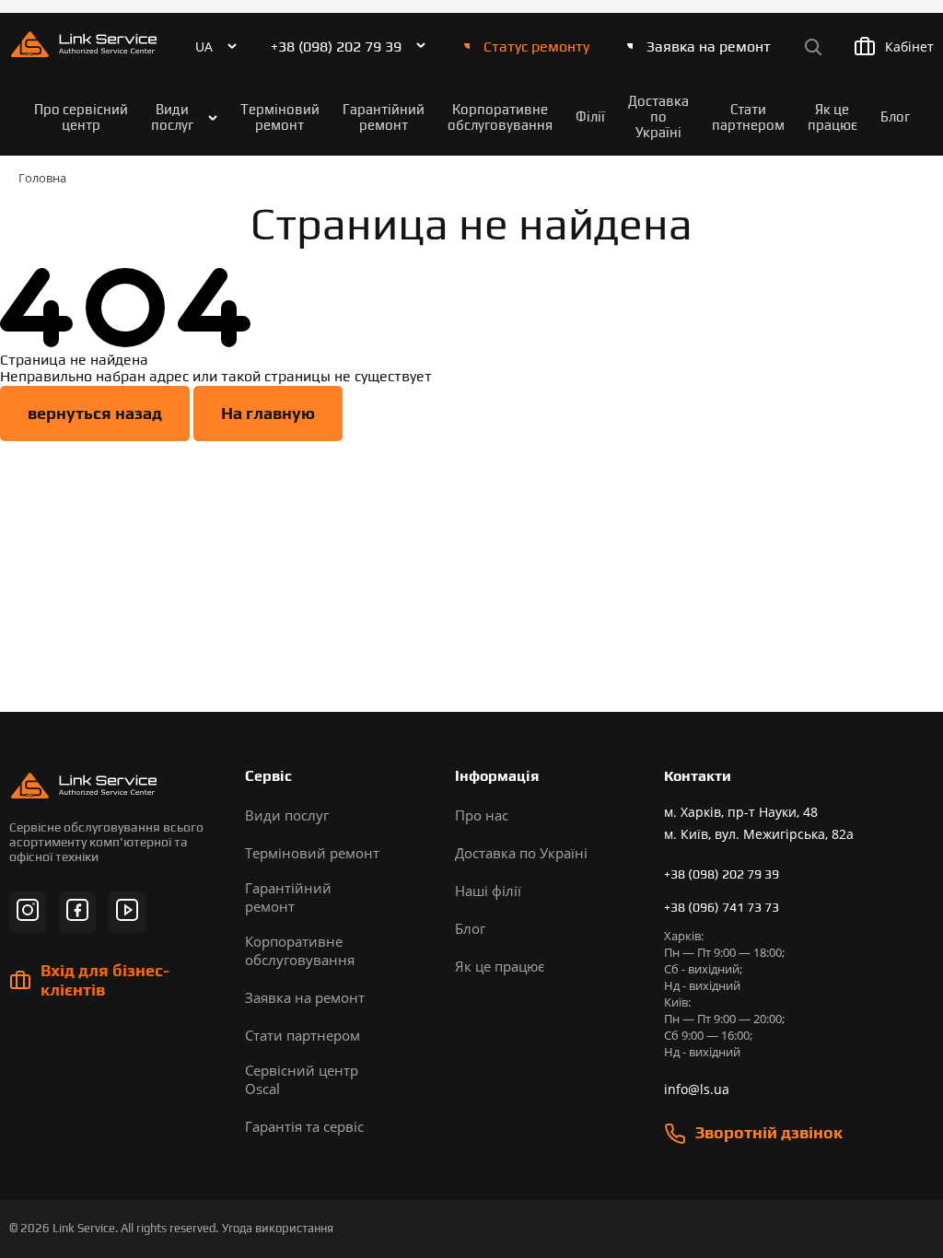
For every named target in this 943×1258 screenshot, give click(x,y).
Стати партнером (748, 117)
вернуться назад (95, 413)
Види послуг (172, 117)
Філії (590, 116)
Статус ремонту (536, 46)
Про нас (481, 815)
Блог (895, 116)
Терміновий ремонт (280, 117)
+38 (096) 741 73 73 (721, 907)
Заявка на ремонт (708, 46)
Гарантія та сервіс (304, 1126)
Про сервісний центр (81, 117)
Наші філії (488, 890)
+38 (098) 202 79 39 (336, 46)
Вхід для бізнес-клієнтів (105, 980)
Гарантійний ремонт (384, 117)
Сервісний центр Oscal (301, 1079)
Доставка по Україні (658, 116)
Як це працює (832, 117)
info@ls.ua (696, 1089)
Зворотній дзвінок (769, 1132)
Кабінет (909, 46)
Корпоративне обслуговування (500, 117)
